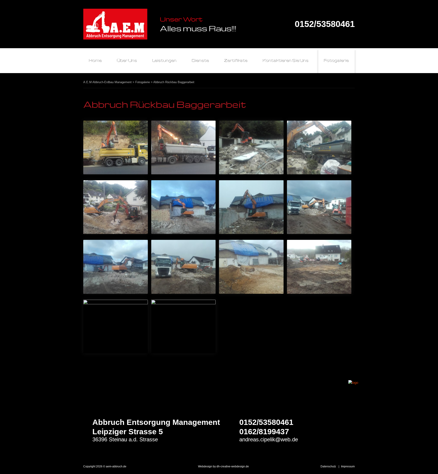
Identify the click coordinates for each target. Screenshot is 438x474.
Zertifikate (236, 60)
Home (95, 60)
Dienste (200, 60)
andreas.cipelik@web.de (268, 439)
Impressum (348, 466)
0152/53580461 (325, 24)
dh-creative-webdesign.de (232, 466)
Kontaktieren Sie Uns (286, 60)
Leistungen (164, 60)
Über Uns (127, 60)
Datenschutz (328, 466)
